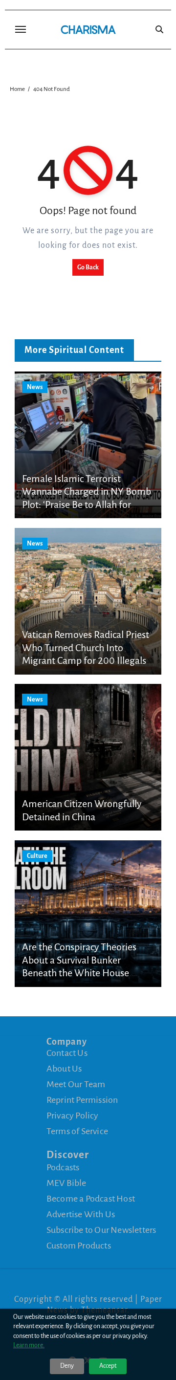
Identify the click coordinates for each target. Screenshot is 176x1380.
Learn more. (28, 1345)
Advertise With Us (80, 1214)
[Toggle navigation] (20, 29)
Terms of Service (77, 1131)
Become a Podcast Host (90, 1198)
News (35, 387)
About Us (64, 1068)
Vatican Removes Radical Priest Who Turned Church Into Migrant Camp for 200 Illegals (85, 647)
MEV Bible (66, 1182)
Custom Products (78, 1245)
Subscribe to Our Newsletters (101, 1229)
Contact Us (67, 1053)
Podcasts (63, 1167)
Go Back (88, 267)
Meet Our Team (76, 1084)
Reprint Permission (82, 1100)
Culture (37, 856)
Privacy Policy (72, 1115)
